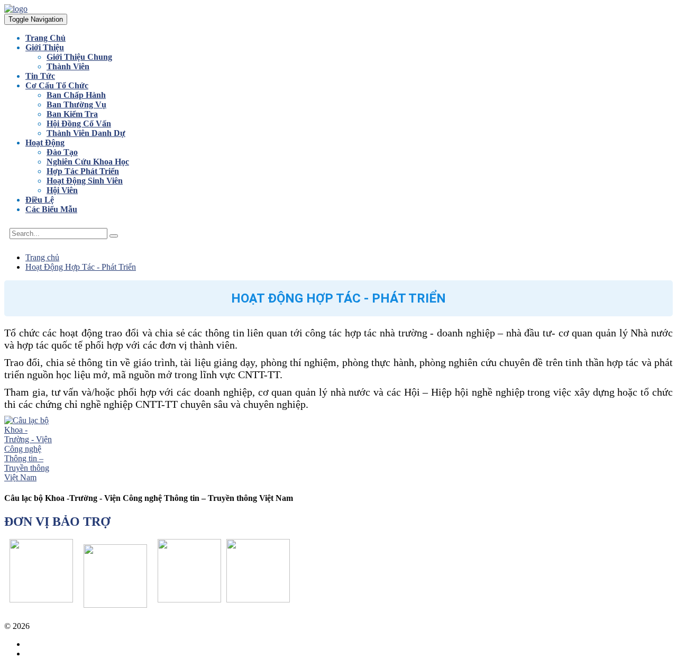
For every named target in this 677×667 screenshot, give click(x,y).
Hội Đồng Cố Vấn (79, 123)
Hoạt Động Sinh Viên (85, 180)
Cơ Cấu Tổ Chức (56, 85)
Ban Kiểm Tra (72, 113)
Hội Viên (62, 190)
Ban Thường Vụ (76, 104)
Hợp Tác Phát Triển (83, 171)
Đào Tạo (62, 152)
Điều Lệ (39, 199)
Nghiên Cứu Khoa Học (88, 161)
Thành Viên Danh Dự (86, 133)
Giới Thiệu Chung (79, 56)
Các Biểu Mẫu (51, 209)
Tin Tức (40, 75)
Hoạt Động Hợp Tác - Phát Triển (80, 266)
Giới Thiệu (44, 47)
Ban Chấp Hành (76, 94)
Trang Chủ (45, 37)
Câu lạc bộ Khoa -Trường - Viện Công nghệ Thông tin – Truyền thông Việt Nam (167, 626)
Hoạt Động (45, 142)
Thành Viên (68, 66)
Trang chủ (42, 257)
